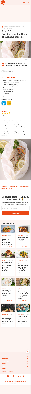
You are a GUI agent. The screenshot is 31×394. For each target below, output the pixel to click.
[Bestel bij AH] (4, 103)
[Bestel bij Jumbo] (9, 103)
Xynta (18, 383)
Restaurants (5, 361)
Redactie (6, 25)
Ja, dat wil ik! (15, 213)
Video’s (4, 368)
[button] (26, 356)
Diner (10, 25)
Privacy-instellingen (7, 371)
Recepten (5, 358)
